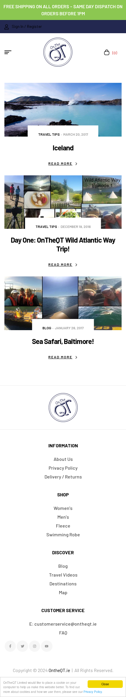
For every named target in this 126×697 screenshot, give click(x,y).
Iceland (63, 147)
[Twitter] (22, 646)
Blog (46, 328)
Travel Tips (49, 134)
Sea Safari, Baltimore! (63, 341)
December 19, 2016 (76, 226)
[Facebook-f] (10, 646)
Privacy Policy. (93, 691)
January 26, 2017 (69, 328)
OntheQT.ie (59, 670)
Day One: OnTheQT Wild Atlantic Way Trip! (63, 244)
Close (105, 684)
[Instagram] (34, 646)
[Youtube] (46, 646)
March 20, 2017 (75, 134)
